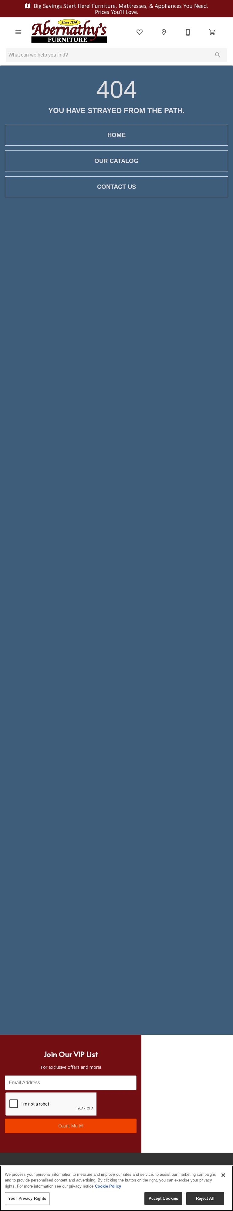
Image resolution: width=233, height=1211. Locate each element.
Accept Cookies (163, 1198)
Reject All (205, 1198)
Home (116, 135)
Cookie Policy (108, 1186)
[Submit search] (218, 55)
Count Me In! (70, 1126)
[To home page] (69, 32)
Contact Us (116, 186)
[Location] (164, 32)
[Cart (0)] (212, 32)
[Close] (223, 1175)
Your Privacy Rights (27, 1198)
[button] (18, 32)
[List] (139, 32)
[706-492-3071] (188, 32)
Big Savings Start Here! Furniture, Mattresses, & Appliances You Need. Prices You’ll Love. (120, 9)
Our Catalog (116, 160)
